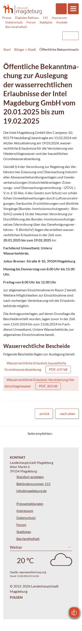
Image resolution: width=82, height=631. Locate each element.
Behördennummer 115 (33, 484)
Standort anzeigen (30, 477)
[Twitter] (57, 433)
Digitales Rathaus (27, 17)
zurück (44, 413)
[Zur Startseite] (22, 9)
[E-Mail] (68, 433)
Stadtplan (46, 22)
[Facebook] (62, 433)
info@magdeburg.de (31, 491)
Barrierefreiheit (16, 27)
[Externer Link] (23, 33)
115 (45, 17)
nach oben (67, 413)
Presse (6, 17)
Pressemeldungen (29, 504)
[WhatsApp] (73, 433)
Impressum (59, 17)
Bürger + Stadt (25, 49)
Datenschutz (14, 22)
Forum (31, 22)
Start (7, 49)
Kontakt (61, 22)
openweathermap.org (32, 572)
